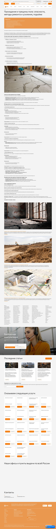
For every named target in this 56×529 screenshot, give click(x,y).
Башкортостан (34, 318)
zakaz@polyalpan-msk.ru (21, 496)
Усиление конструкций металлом (44, 429)
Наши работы (32, 6)
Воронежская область (26, 318)
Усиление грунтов (7, 441)
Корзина (45, 3)
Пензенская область (16, 317)
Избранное (38, 3)
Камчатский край (25, 321)
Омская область (15, 314)
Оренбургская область (16, 315)
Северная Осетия (48, 316)
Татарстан (47, 317)
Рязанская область (16, 320)
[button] (23, 380)
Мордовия (47, 314)
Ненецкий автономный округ (36, 314)
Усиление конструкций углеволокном (32, 417)
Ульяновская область (26, 314)
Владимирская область (26, 316)
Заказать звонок (31, 519)
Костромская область (7, 323)
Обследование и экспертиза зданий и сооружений (33, 404)
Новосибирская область (16, 313)
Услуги (11, 6)
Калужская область (7, 322)
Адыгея (47, 320)
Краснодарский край (26, 322)
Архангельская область (6, 309)
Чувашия (33, 321)
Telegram (29, 517)
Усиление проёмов (8, 453)
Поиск (13, 3)
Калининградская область (6, 318)
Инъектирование (16, 514)
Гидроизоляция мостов (20, 441)
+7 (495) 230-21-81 (45, 1)
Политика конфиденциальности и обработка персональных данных (14, 525)
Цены (24, 6)
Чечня (33, 320)
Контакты (49, 6)
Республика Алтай (34, 317)
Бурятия (33, 319)
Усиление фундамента (20, 416)
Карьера (45, 6)
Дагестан (33, 322)
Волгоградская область (26, 315)
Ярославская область (26, 319)
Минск (46, 322)
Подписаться (20, 386)
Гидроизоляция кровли (44, 416)
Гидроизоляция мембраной (33, 441)
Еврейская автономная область (36, 316)
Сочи (46, 321)
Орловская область (16, 316)
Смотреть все (48, 358)
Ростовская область (16, 319)
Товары (28, 6)
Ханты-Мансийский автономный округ (37, 313)
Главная (15, 6)
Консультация (8, 406)
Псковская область (16, 318)
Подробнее (7, 379)
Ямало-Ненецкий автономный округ (37, 315)
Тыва (46, 318)
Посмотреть (6, 234)
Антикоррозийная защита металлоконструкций (21, 454)
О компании (19, 6)
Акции (5, 517)
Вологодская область (26, 317)
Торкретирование (7, 416)
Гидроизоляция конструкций (18, 512)
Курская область (6, 324)
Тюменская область (25, 313)
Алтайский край (25, 320)
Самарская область (16, 322)
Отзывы (37, 6)
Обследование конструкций (18, 513)
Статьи (41, 6)
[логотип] (6, 6)
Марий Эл (47, 313)
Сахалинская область (16, 321)
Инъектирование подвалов (45, 441)
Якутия (47, 315)
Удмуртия (47, 319)
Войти (50, 3)
